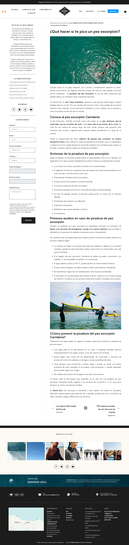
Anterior (66, 409)
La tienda (69, 515)
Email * (12, 135)
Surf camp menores (52, 526)
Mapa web (107, 520)
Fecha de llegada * (16, 167)
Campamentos (52, 524)
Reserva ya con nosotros (80, 396)
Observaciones (14, 187)
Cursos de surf (52, 522)
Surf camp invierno (52, 534)
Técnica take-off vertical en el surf (18, 94)
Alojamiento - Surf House (53, 515)
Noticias (69, 513)
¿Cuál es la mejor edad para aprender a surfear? (21, 98)
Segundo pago (70, 520)
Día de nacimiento (16, 146)
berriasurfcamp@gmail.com (51, 495)
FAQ (67, 511)
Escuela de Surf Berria (60, 25)
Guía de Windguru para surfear (17, 91)
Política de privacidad (111, 511)
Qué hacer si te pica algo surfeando (18, 85)
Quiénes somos (50, 513)
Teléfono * (13, 156)
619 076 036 (75, 495)
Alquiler (50, 536)
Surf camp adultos (51, 528)
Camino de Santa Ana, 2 (108, 494)
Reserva (68, 517)
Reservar (49, 520)
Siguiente (105, 410)
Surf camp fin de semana (53, 532)
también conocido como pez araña (81, 121)
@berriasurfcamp (64, 434)
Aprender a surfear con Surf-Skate (18, 88)
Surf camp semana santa (53, 530)
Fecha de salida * (15, 177)
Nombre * (13, 125)
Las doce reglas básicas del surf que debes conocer (22, 82)
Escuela (49, 511)
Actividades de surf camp (53, 517)
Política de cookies (111, 517)
